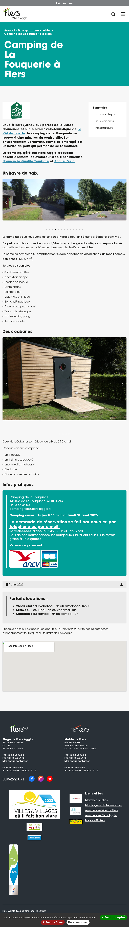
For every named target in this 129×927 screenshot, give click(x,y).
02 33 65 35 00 (19, 505)
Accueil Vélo (64, 161)
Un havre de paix (106, 114)
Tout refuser (54, 922)
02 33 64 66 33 (16, 758)
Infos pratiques (104, 127)
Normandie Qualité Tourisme (26, 161)
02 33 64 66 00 (16, 754)
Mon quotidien (28, 30)
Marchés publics (96, 800)
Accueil (9, 30)
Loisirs (46, 30)
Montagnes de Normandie (103, 805)
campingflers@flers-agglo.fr (30, 509)
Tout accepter (114, 917)
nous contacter (18, 761)
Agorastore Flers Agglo (101, 815)
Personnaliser (78, 922)
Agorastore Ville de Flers (101, 810)
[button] (6, 202)
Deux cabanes (104, 121)
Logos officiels (95, 820)
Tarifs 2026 (16, 584)
